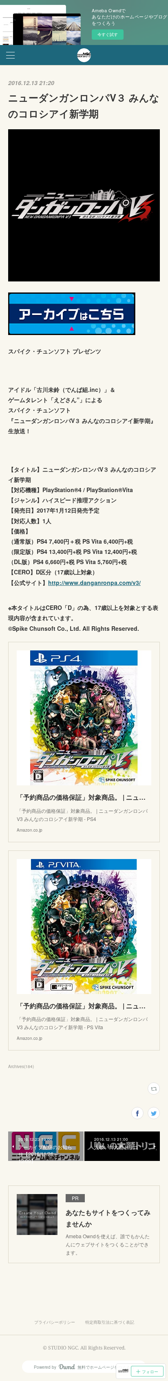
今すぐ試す (107, 34)
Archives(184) (21, 1066)
